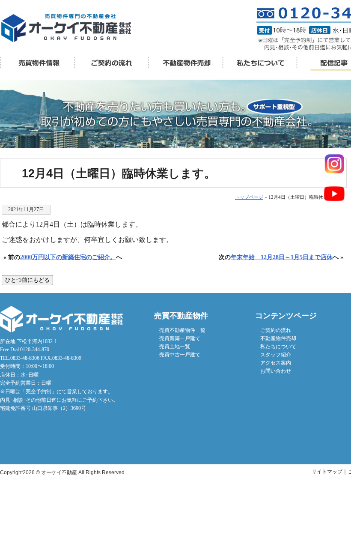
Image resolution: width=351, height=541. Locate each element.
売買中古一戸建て (179, 355)
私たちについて (259, 63)
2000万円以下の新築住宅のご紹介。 (68, 257)
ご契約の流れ (275, 330)
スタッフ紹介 (275, 355)
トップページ (249, 197)
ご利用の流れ (111, 63)
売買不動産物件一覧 (37, 63)
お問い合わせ (275, 371)
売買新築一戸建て (179, 338)
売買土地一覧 (174, 347)
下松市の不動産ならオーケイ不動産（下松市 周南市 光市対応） (66, 28)
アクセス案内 (275, 363)
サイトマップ (327, 472)
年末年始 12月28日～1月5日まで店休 (282, 257)
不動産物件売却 (185, 63)
